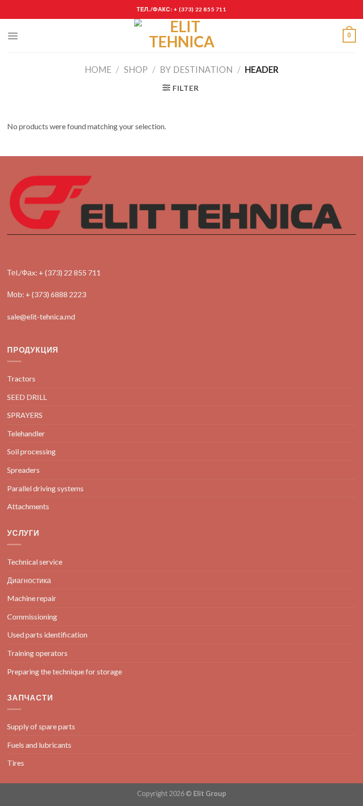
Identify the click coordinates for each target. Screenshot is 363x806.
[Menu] (12, 35)
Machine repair (31, 597)
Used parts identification (47, 634)
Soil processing (31, 451)
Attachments (28, 506)
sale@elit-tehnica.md (41, 316)
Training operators (37, 652)
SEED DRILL (27, 396)
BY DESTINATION (196, 69)
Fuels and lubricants (39, 744)
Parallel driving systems (45, 488)
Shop (135, 69)
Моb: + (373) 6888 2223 (46, 294)
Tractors (21, 378)
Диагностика (29, 580)
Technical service (34, 561)
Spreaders (23, 469)
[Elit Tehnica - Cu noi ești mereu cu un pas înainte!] (181, 36)
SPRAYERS (25, 414)
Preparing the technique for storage (64, 671)
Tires (15, 762)
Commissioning (32, 616)
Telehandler (26, 433)
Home (98, 69)
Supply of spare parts (41, 726)
